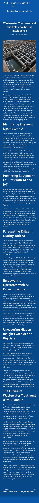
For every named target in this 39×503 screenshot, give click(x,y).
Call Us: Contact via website (19, 11)
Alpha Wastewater (25, 155)
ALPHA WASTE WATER (17, 3)
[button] (13, 5)
